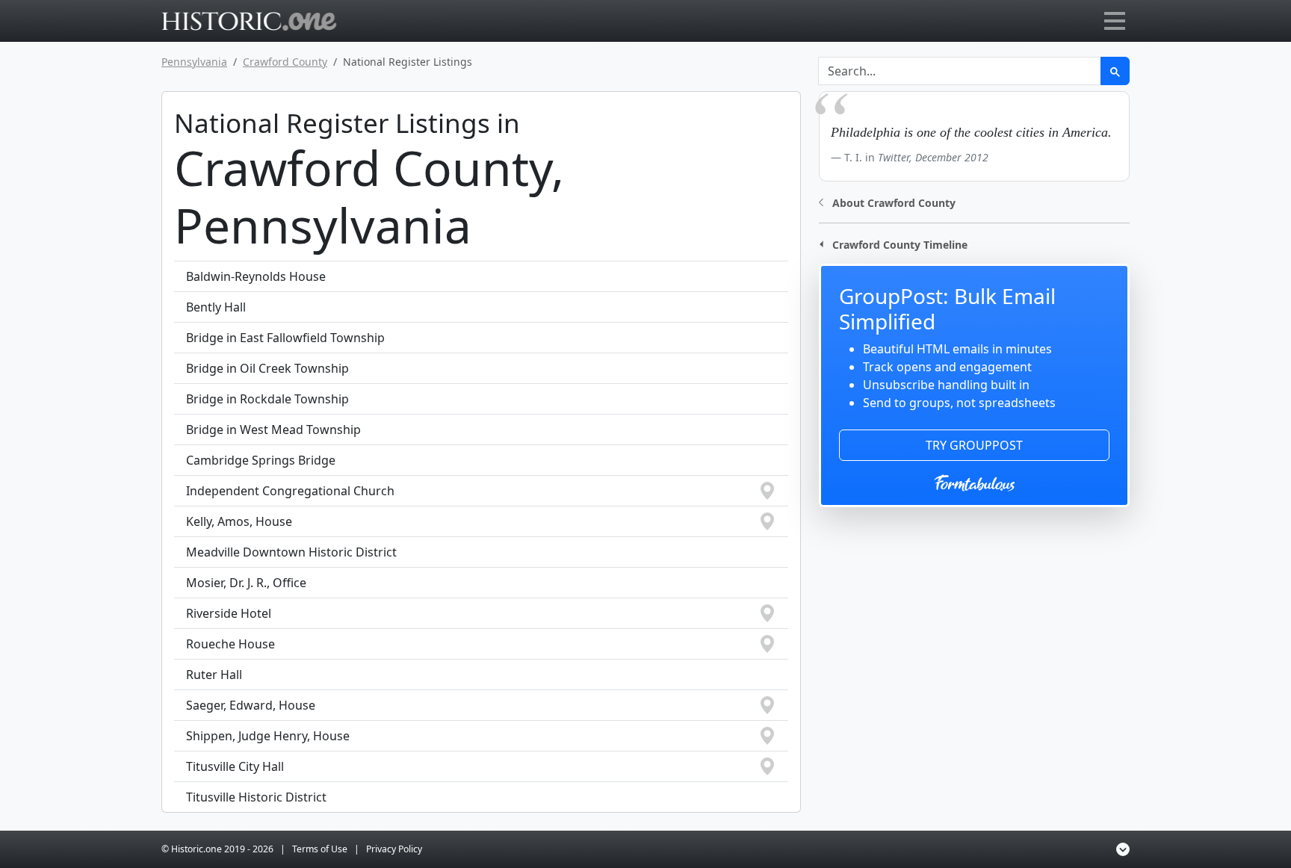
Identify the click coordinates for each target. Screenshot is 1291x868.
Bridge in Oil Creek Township (267, 368)
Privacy (394, 849)
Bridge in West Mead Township (273, 429)
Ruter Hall (214, 674)
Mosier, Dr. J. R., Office (246, 582)
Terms (319, 849)
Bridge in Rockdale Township (267, 399)
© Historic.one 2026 (217, 849)
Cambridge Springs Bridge (260, 460)
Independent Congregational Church (290, 491)
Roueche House (230, 644)
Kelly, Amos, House (239, 521)
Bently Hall (216, 307)
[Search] (1115, 71)
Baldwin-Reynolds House (256, 276)
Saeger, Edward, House (250, 705)
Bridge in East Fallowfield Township (285, 337)
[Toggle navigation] (1115, 21)
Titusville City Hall (235, 766)
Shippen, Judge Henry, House (268, 736)
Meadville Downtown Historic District (291, 552)
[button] (887, 201)
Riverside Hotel (228, 613)
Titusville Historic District (256, 797)
